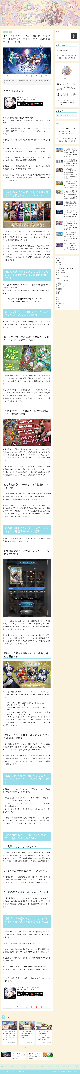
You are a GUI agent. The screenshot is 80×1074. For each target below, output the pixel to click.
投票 (57, 301)
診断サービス (60, 305)
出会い (58, 291)
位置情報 (59, 289)
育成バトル (60, 303)
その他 (58, 262)
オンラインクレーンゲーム (65, 268)
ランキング (60, 287)
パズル (58, 279)
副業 (57, 293)
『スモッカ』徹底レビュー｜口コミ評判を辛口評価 (67, 57)
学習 (57, 297)
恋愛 (57, 299)
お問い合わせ (63, 50)
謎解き (58, 307)
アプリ (5, 32)
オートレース (60, 270)
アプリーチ (27, 101)
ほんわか (59, 264)
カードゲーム (60, 272)
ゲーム (58, 274)
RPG (58, 260)
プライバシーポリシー (10, 1071)
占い (57, 295)
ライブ (58, 285)
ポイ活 (58, 283)
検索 (57, 32)
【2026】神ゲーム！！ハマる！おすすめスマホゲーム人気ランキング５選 (67, 131)
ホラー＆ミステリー (63, 281)
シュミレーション (62, 277)
